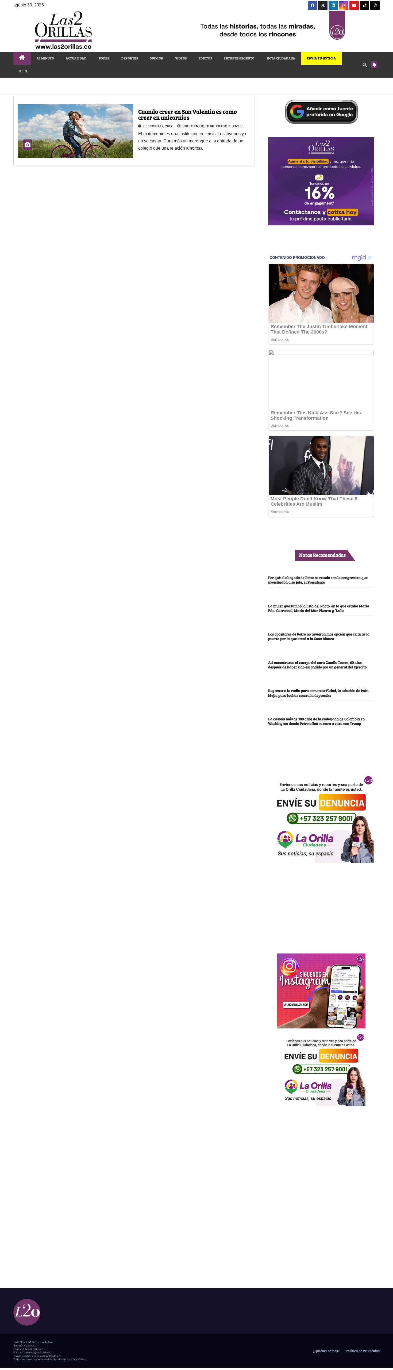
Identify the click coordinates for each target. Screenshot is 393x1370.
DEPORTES (129, 58)
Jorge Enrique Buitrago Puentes (213, 126)
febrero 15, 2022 (158, 126)
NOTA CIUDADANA (280, 58)
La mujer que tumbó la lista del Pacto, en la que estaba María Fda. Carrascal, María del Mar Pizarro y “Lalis (318, 608)
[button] (365, 64)
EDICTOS (205, 58)
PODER (104, 58)
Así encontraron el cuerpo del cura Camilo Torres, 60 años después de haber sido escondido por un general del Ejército (317, 664)
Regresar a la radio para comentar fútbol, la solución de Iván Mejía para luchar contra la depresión (318, 693)
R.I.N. (23, 71)
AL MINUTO (45, 58)
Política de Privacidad (362, 1350)
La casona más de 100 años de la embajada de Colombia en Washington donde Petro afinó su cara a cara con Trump (316, 721)
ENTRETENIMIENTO (239, 58)
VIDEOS (181, 58)
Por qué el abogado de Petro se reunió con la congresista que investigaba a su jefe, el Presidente (318, 580)
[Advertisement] (321, 905)
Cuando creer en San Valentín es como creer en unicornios (187, 114)
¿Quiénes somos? (326, 1350)
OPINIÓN (156, 58)
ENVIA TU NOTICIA (321, 58)
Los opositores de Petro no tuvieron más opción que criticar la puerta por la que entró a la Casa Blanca (318, 636)
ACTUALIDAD (76, 58)
